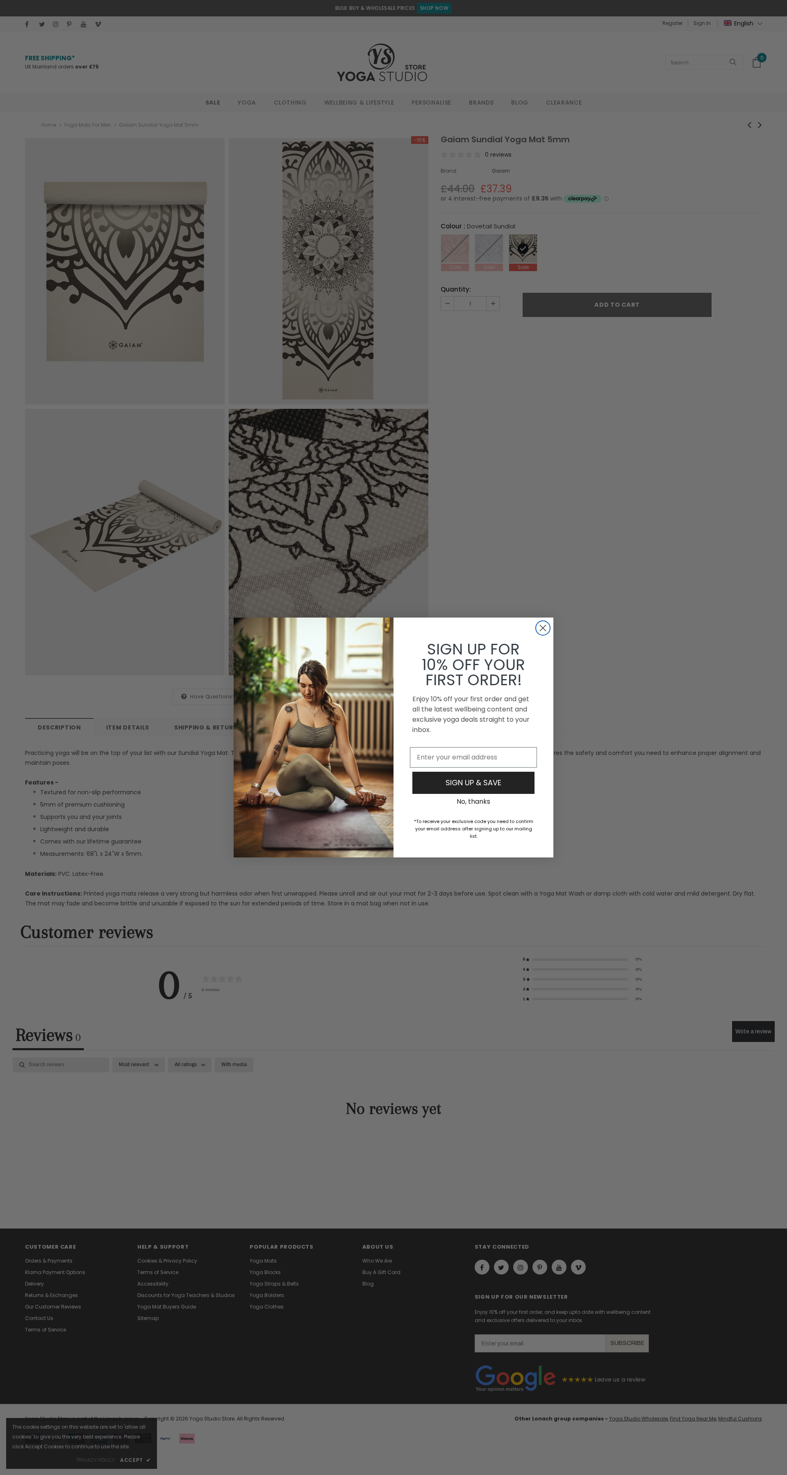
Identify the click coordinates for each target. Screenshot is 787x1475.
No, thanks (473, 801)
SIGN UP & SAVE (473, 782)
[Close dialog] (543, 628)
